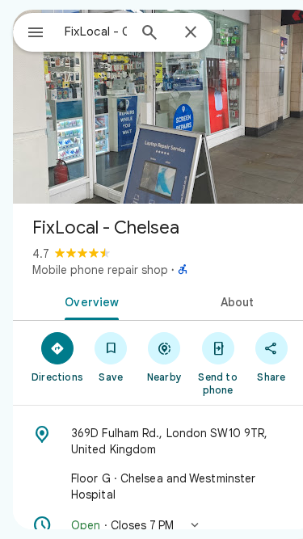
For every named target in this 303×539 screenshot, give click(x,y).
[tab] (89, 300)
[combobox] (96, 31)
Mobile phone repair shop (100, 270)
